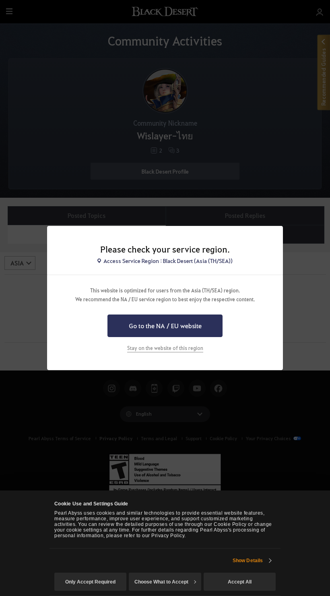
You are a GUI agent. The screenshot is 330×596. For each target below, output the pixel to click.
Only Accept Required (90, 582)
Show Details (248, 560)
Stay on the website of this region (165, 348)
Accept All (240, 582)
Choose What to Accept (161, 582)
